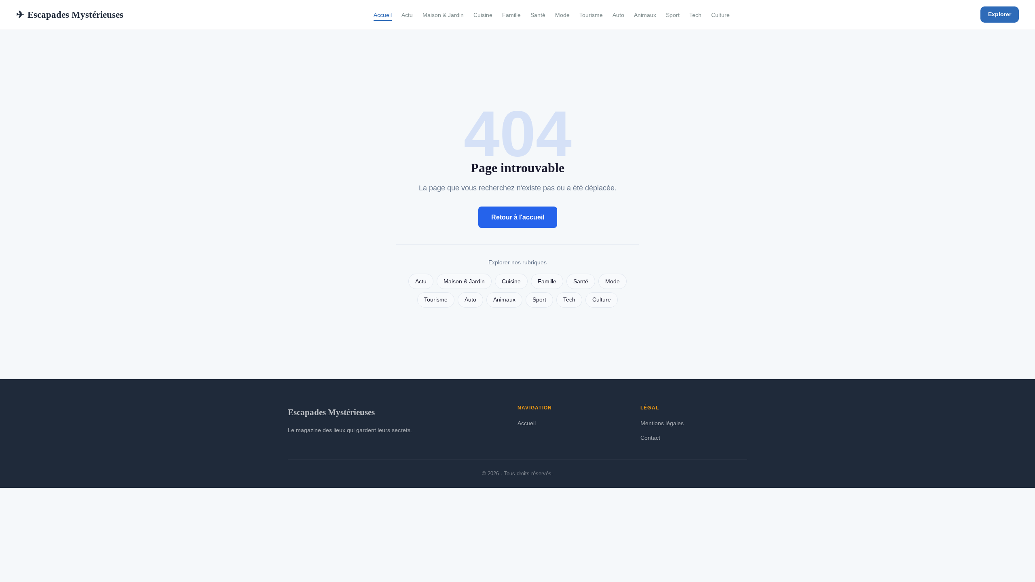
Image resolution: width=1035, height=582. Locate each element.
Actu (407, 15)
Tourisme (591, 15)
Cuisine (482, 15)
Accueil (383, 15)
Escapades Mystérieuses (69, 14)
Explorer (999, 14)
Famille (511, 15)
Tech (695, 15)
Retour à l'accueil (517, 217)
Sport (673, 15)
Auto (618, 15)
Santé (537, 15)
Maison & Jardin (443, 15)
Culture (720, 15)
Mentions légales (662, 423)
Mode (562, 15)
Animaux (645, 15)
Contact (650, 437)
